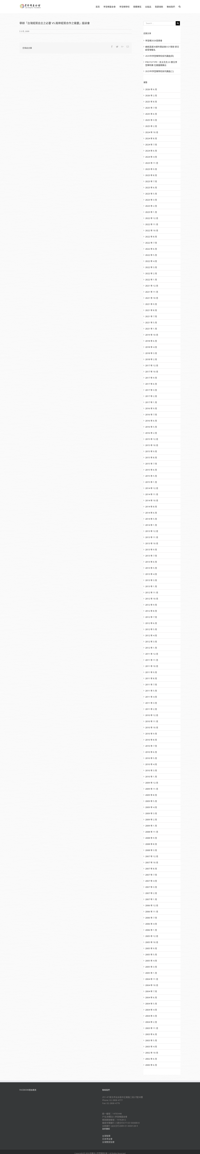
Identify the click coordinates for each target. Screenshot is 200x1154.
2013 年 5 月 (151, 568)
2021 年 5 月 (151, 322)
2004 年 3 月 (151, 1015)
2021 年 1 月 (151, 328)
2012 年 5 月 (151, 629)
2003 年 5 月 (151, 1040)
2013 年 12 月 (151, 531)
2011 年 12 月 (151, 653)
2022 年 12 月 (151, 218)
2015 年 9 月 (151, 451)
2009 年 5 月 (151, 801)
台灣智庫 (106, 1135)
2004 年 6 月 (151, 997)
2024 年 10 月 (151, 132)
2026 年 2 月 (151, 95)
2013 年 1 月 (151, 586)
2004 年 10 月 (151, 985)
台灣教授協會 (108, 1142)
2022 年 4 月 (151, 261)
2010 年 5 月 (151, 758)
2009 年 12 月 (151, 782)
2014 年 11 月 (151, 494)
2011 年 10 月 (151, 666)
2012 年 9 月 (151, 604)
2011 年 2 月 (151, 709)
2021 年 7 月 (151, 316)
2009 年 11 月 (151, 788)
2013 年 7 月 (151, 555)
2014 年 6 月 (151, 512)
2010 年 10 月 (151, 727)
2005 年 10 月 (151, 942)
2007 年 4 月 (151, 880)
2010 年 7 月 (151, 745)
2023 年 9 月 (151, 169)
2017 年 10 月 (151, 371)
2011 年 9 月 (151, 672)
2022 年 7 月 (151, 242)
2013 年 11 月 (151, 537)
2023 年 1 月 (151, 212)
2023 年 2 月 (151, 206)
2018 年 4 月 (151, 347)
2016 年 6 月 (151, 420)
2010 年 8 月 (151, 739)
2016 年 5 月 (151, 426)
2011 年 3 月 (151, 703)
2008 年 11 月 (151, 831)
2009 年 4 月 (151, 807)
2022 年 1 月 (151, 279)
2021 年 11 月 (151, 291)
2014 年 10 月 (151, 500)
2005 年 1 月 (151, 973)
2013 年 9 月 (151, 549)
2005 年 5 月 (151, 954)
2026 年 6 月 (151, 89)
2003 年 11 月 (151, 1028)
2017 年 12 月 (151, 365)
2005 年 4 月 (151, 960)
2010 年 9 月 (151, 733)
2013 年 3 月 (151, 580)
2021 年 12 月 (151, 285)
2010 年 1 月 (151, 776)
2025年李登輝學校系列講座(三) (159, 71)
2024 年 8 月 (151, 138)
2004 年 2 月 (151, 1022)
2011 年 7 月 (151, 684)
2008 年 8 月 (151, 844)
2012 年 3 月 (151, 641)
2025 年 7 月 (151, 107)
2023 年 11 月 (151, 163)
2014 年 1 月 (151, 525)
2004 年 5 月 (151, 1003)
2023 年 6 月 (151, 187)
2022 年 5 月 (151, 255)
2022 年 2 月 (151, 273)
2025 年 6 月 (151, 113)
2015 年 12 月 (151, 439)
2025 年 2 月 (151, 126)
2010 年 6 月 (151, 752)
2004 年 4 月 (151, 1009)
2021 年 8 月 (151, 310)
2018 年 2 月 (151, 359)
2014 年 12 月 (151, 488)
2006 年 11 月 (151, 911)
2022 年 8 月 (151, 236)
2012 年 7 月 (151, 617)
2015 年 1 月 (151, 482)
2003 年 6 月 (151, 1034)
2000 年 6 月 (151, 1065)
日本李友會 (107, 1138)
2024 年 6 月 (151, 150)
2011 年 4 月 (151, 696)
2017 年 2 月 (151, 396)
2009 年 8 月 (151, 795)
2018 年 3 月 (151, 353)
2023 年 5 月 (151, 193)
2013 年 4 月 (151, 574)
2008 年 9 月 (151, 838)
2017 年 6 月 (151, 383)
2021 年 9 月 (151, 304)
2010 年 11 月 (151, 721)
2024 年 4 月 (151, 156)
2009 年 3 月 (151, 813)
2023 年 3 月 (151, 199)
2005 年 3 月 (151, 966)
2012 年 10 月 (151, 598)
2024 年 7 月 (151, 144)
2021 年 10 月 (151, 298)
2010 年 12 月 (151, 715)
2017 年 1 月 (151, 402)
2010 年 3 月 (151, 770)
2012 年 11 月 (151, 592)
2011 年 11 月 (151, 660)
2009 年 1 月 (151, 825)
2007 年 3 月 (151, 887)
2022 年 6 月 (151, 248)
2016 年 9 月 (151, 408)
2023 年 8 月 (151, 175)
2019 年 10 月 (151, 334)
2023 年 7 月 (151, 181)
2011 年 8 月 (151, 678)
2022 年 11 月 (151, 224)
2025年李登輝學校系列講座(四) (159, 55)
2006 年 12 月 (151, 905)
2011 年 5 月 (151, 690)
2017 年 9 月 (151, 377)
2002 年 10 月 (151, 1052)
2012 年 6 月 (151, 623)
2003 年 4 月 (151, 1046)
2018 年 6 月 (151, 341)
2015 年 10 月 (151, 445)
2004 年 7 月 (151, 991)
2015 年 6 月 (151, 469)
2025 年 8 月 (151, 101)
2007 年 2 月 (151, 893)
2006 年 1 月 (151, 930)
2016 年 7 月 (151, 414)
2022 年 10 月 (151, 230)
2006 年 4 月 (151, 923)
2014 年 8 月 (151, 506)
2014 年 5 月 (151, 518)
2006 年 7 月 (151, 917)
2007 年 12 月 (151, 856)
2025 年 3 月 (151, 120)
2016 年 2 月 (151, 433)
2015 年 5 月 (151, 476)
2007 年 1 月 (151, 899)
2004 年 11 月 (151, 979)
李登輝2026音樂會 (153, 40)
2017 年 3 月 (151, 390)
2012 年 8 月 (151, 611)
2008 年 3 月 (151, 850)
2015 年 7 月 (151, 463)
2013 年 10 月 (151, 543)
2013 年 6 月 (151, 561)
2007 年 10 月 (151, 862)
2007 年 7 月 (151, 874)
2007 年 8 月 (151, 868)
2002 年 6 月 (151, 1058)
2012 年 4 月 (151, 635)
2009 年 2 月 (151, 819)
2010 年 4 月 (151, 764)
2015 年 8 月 (151, 457)
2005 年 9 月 (151, 948)
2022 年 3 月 (151, 267)
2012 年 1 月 (151, 647)
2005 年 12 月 (151, 936)
